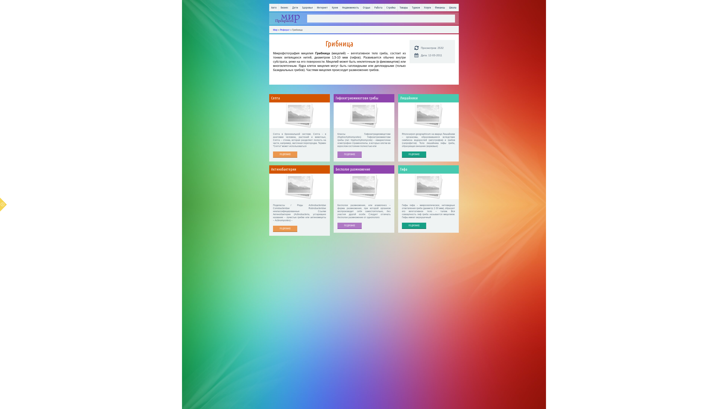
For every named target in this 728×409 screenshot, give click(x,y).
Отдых (366, 7)
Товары (403, 7)
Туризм (416, 7)
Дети (295, 7)
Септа (275, 98)
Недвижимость (350, 7)
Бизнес (284, 7)
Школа (452, 7)
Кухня (335, 7)
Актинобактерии (283, 169)
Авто (274, 7)
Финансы (440, 7)
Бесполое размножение (353, 169)
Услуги (427, 7)
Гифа (403, 169)
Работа (378, 7)
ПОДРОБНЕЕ (285, 154)
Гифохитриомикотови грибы (357, 98)
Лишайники (409, 98)
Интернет (322, 7)
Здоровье (307, 7)
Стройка (390, 7)
